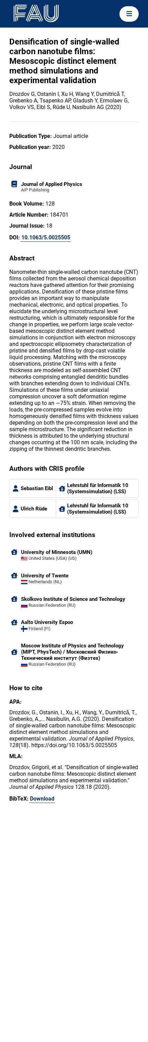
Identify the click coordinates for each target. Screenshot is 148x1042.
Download (42, 798)
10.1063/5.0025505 (45, 237)
